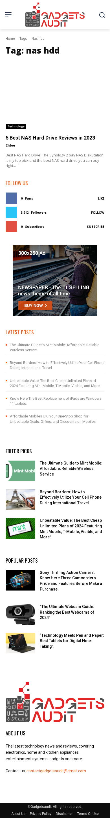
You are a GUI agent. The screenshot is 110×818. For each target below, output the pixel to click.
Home (10, 39)
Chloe (10, 145)
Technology (16, 126)
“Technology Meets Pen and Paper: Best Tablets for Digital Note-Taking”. (72, 641)
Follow (97, 212)
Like (101, 198)
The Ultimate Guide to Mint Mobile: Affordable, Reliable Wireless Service (71, 468)
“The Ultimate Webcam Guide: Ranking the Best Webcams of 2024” (67, 612)
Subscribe (95, 226)
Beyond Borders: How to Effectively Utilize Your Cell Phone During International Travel (71, 497)
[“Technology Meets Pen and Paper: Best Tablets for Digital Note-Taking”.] (20, 643)
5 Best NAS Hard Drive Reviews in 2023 (50, 138)
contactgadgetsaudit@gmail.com (56, 771)
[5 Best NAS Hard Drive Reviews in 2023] (55, 94)
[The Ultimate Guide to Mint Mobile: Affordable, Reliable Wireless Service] (20, 471)
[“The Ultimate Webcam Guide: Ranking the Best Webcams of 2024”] (20, 614)
